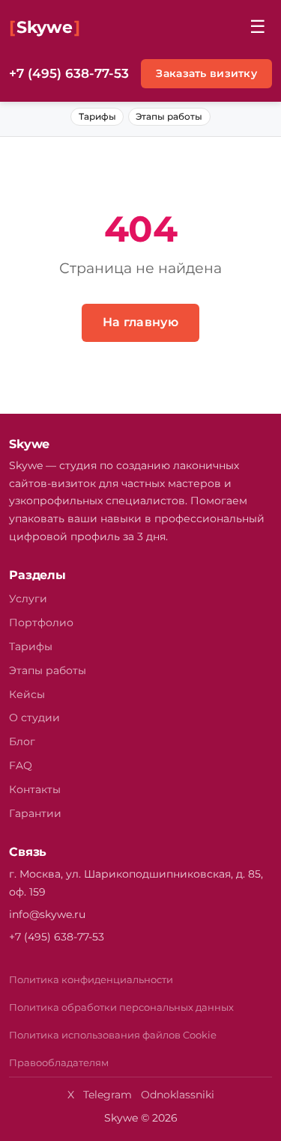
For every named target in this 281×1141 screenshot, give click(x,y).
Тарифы (97, 116)
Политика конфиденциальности (91, 979)
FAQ (20, 765)
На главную (140, 322)
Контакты (35, 789)
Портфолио (41, 622)
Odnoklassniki (177, 1095)
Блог (22, 741)
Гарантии (35, 813)
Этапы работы (169, 116)
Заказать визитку (206, 73)
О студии (34, 717)
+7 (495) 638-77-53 (69, 73)
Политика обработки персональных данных (121, 1007)
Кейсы (27, 694)
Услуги (28, 598)
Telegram (107, 1095)
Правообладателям (59, 1062)
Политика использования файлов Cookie (113, 1035)
